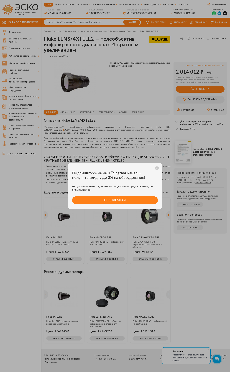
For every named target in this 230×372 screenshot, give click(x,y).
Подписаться (115, 200)
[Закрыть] (157, 168)
